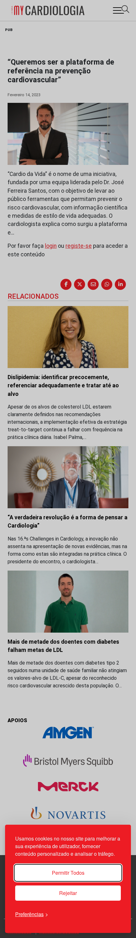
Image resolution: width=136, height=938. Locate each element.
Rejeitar (68, 893)
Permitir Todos (68, 872)
